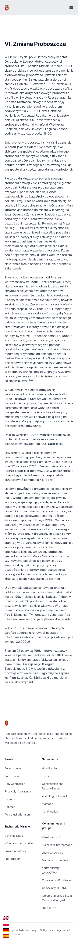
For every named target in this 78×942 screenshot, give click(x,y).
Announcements (15, 768)
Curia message (14, 835)
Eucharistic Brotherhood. (57, 844)
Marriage (47, 803)
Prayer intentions (15, 851)
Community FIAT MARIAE (57, 880)
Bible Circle (49, 908)
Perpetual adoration (17, 814)
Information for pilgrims (19, 843)
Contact (10, 806)
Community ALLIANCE (55, 888)
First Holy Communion (18, 791)
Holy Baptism (50, 768)
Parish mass (12, 776)
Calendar (10, 799)
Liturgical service (52, 852)
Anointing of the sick (55, 796)
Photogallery (13, 858)
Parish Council (51, 837)
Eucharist (47, 776)
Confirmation (50, 811)
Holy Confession (15, 783)
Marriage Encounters (55, 860)
